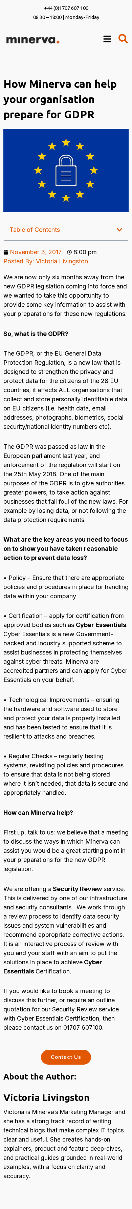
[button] (119, 230)
